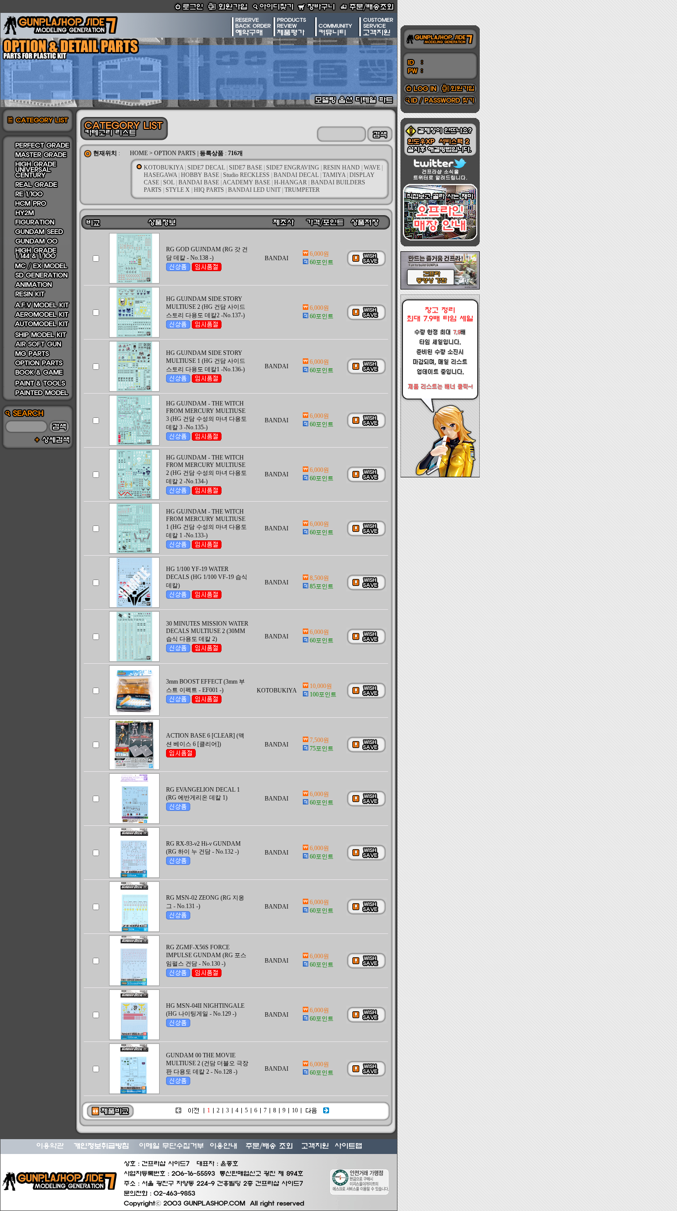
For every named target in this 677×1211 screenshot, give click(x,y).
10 (295, 1110)
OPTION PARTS (175, 153)
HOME (139, 153)
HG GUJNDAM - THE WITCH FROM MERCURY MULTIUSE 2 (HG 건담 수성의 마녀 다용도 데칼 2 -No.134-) (206, 469)
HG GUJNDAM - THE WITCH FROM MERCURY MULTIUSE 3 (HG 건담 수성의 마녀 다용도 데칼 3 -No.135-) (206, 415)
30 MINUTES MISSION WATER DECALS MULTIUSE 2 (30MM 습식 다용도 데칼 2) (207, 631)
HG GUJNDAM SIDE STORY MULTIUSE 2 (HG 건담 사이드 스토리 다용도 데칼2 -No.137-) (205, 307)
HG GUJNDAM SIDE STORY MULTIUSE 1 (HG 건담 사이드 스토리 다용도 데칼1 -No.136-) (205, 361)
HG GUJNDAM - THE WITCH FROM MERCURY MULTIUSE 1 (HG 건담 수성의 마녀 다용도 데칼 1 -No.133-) (206, 523)
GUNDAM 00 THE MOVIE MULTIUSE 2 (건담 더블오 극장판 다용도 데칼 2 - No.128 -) (207, 1063)
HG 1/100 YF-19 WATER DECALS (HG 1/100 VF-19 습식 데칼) (206, 577)
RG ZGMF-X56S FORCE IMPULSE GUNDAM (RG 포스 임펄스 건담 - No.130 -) (206, 955)
